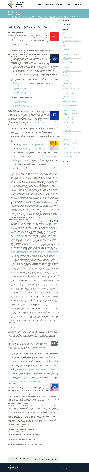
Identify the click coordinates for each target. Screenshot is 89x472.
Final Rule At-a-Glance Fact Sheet (20, 89)
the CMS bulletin (49, 228)
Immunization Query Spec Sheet (20, 108)
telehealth (53, 450)
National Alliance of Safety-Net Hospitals (71, 102)
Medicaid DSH (67, 80)
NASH (65, 99)
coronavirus (67, 57)
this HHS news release (43, 82)
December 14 (24, 325)
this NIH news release (20, 339)
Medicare (22, 450)
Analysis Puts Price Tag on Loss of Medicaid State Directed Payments (72, 151)
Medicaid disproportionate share (71, 78)
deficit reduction (68, 62)
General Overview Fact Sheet (19, 88)
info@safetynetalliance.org (65, 469)
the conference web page (16, 413)
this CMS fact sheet (26, 243)
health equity (14, 450)
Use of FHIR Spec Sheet (18, 104)
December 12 (22, 326)
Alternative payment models (34, 449)
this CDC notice (32, 348)
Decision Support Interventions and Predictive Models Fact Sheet (28, 91)
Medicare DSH (67, 91)
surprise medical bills (47, 450)
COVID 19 (10, 450)
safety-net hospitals (39, 450)
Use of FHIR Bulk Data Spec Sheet (20, 105)
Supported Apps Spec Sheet (19, 102)
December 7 (20, 327)
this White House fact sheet (38, 122)
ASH (65, 45)
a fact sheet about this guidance (25, 156)
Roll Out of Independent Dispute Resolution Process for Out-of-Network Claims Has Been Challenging (33, 358)
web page (41, 277)
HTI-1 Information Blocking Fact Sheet (21, 93)
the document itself (20, 208)
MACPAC (66, 72)
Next (57, 21)
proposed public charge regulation (72, 108)
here (51, 50)
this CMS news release (16, 287)
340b (17, 449)
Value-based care (68, 130)
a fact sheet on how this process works (47, 153)
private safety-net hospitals (70, 105)
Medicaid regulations (69, 83)
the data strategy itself (43, 201)
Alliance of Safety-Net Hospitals (71, 40)
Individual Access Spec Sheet (19, 100)
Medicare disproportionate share (71, 88)
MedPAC (33, 450)
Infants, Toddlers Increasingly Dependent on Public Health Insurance (70, 143)
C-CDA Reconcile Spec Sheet (19, 101)
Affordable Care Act (68, 37)
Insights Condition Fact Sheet (19, 92)
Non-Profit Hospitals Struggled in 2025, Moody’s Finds (71, 155)
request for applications (16, 279)
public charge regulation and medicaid (70, 114)
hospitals (66, 70)
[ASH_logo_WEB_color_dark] (16, 1)
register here (33, 426)
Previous (53, 21)
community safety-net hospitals (71, 54)
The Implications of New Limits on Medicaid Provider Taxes (71, 138)
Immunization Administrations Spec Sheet (22, 106)
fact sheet (22, 277)
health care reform (68, 65)
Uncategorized (67, 127)
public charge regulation (69, 110)
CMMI (58, 449)
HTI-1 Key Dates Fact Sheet (19, 95)
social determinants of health (70, 119)
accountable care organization (23, 449)
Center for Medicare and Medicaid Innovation (48, 449)
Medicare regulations (28, 450)
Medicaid (18, 450)
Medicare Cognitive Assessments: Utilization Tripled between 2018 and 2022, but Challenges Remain (33, 380)
